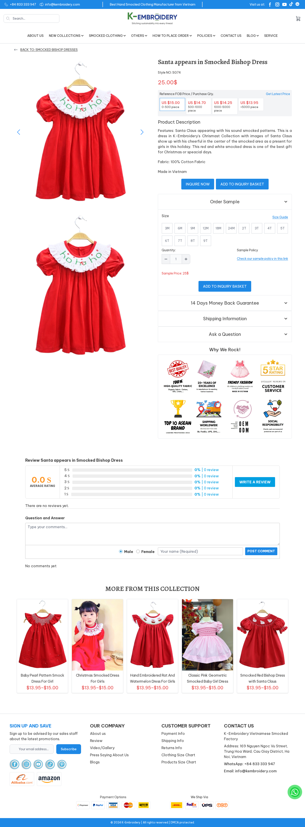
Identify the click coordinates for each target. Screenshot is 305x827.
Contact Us (231, 36)
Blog (251, 36)
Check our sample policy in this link (262, 259)
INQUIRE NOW (198, 184)
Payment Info (173, 733)
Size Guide (280, 217)
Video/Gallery (102, 748)
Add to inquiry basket (242, 184)
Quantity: (169, 250)
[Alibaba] (297, 4)
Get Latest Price (278, 94)
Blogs (95, 762)
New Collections (64, 36)
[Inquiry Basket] (298, 18)
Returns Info (171, 748)
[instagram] (26, 764)
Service (271, 36)
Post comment (261, 551)
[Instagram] (277, 4)
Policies (204, 36)
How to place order (170, 36)
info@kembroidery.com (62, 4)
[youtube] (38, 764)
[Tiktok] (291, 4)
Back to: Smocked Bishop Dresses (49, 50)
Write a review (255, 482)
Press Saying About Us (109, 755)
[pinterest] (62, 764)
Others (137, 36)
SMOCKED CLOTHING (106, 36)
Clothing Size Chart (178, 755)
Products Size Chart (178, 762)
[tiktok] (50, 764)
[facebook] (15, 764)
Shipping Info (172, 740)
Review (96, 740)
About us (35, 36)
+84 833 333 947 (23, 4)
